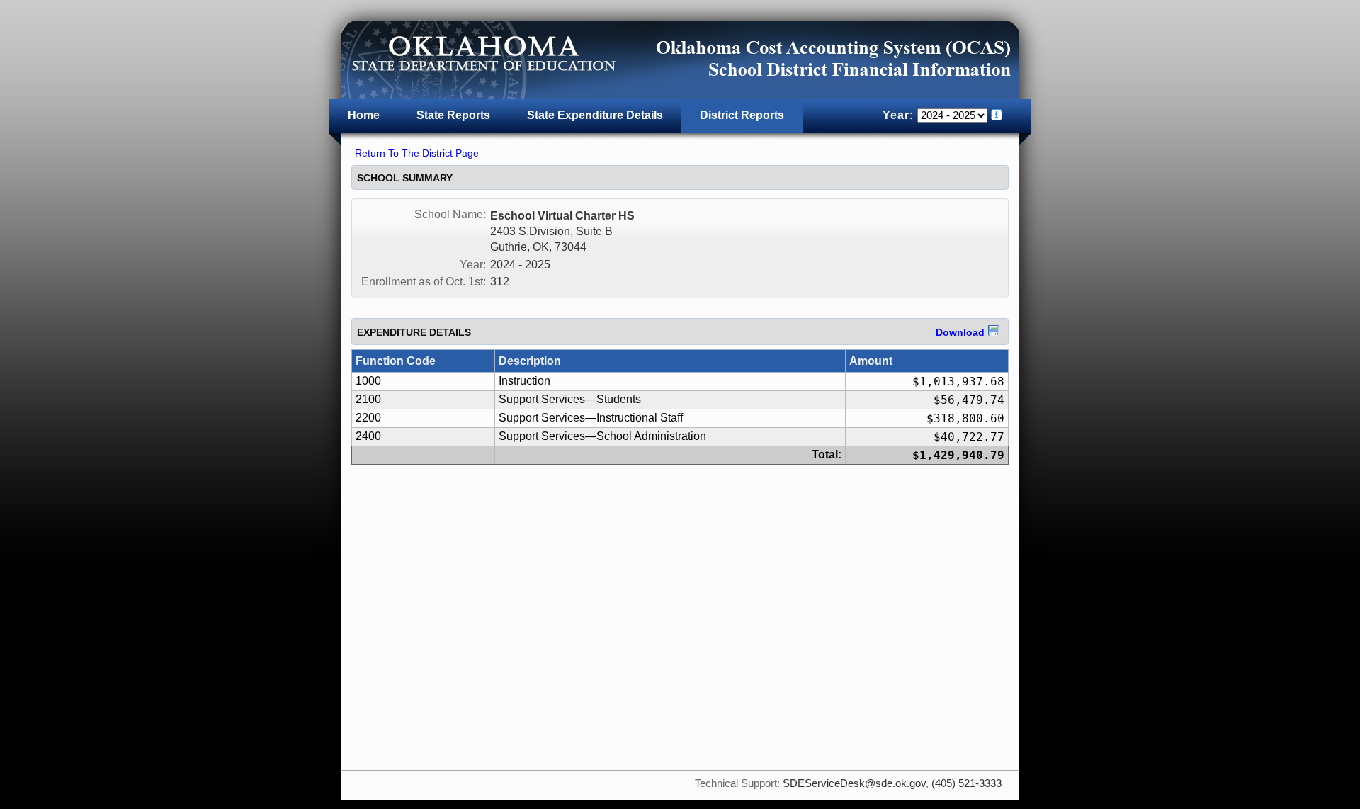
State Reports (453, 115)
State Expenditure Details (595, 115)
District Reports (742, 115)
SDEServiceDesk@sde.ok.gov (854, 783)
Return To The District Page (417, 153)
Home (364, 115)
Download (960, 332)
